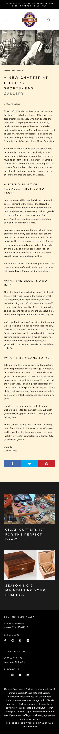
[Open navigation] (4, 19)
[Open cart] (54, 19)
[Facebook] (5, 640)
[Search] (48, 19)
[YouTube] (20, 640)
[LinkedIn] (28, 640)
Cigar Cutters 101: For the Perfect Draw (25, 534)
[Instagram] (12, 640)
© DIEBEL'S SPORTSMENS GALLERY (27, 723)
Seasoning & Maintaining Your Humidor (25, 590)
